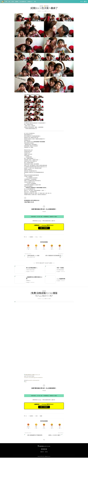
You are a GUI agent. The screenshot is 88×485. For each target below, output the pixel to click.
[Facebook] (80, 1)
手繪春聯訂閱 (52, 216)
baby (48, 11)
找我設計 (55, 216)
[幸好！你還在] (50, 270)
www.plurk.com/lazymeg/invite (33, 380)
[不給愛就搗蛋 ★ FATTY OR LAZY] (2, 1)
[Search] (86, 1)
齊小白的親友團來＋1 (32, 268)
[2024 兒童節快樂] (50, 280)
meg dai (28, 271)
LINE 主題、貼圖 (39, 216)
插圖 (49, 298)
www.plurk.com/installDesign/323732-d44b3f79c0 (33, 377)
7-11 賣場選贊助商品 (46, 216)
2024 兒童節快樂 (61, 279)
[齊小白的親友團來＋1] (19, 270)
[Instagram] (81, 1)
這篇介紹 (53, 220)
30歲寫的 (45, 11)
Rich (49, 11)
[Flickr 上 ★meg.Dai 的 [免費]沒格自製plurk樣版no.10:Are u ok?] (32, 374)
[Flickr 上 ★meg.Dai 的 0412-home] (33, 108)
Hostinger (39, 220)
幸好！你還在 (60, 268)
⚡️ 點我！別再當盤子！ (44, 227)
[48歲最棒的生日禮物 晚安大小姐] (19, 280)
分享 (48, 298)
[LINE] (83, 1)
